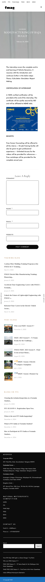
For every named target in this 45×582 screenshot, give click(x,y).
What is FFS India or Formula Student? (18, 424)
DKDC (34, 2)
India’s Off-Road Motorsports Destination (14, 572)
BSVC (28, 2)
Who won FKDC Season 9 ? (24, 326)
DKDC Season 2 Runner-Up (28, 374)
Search (5, 543)
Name (8, 209)
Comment (10, 178)
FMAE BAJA (15, 2)
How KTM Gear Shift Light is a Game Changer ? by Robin (18, 558)
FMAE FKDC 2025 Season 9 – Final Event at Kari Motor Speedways (21, 569)
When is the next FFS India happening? (18, 416)
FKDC (23, 2)
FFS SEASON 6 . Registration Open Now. (19, 408)
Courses (22, 29)
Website (9, 235)
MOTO (4, 2)
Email (8, 222)
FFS (9, 2)
